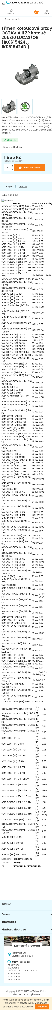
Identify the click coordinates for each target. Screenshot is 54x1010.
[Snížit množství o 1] (12, 169)
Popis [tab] (9, 186)
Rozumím (42, 1006)
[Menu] (46, 12)
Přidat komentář (12, 884)
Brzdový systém (23, 858)
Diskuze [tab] (23, 186)
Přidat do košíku (31, 167)
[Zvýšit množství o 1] (12, 166)
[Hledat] (11, 12)
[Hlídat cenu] (27, 147)
